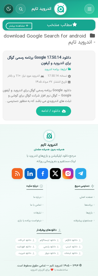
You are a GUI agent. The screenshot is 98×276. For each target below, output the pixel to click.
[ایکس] (55, 173)
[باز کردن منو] (89, 9)
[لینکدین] (30, 173)
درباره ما (37, 197)
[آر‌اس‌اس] (17, 173)
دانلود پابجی (50, 246)
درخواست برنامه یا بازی (29, 220)
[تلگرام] (80, 173)
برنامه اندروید (51, 69)
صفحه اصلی (86, 197)
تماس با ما (35, 205)
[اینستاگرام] (67, 173)
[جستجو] (21, 9)
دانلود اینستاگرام (48, 240)
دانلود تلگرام (71, 240)
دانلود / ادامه (50, 111)
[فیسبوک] (42, 173)
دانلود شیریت (25, 253)
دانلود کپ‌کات (24, 240)
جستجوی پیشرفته (83, 220)
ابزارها (64, 69)
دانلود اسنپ (71, 246)
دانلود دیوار (50, 253)
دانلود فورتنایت (24, 246)
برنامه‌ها (88, 205)
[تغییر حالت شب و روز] (9, 9)
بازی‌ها (89, 212)
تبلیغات (37, 212)
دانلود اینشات (70, 253)
